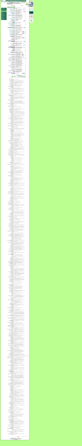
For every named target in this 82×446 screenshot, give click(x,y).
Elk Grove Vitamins (12, 166)
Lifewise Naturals (12, 190)
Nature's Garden (12, 372)
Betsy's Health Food (12, 198)
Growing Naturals (12, 390)
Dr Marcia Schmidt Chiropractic (10, 315)
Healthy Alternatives (12, 81)
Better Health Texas (12, 241)
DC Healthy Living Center (11, 412)
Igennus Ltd (12, 115)
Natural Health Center (11, 285)
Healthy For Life (12, 181)
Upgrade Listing (11, 0)
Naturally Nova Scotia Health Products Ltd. (11, 340)
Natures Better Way (12, 148)
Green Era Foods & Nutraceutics (12, 130)
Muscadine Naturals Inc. (11, 271)
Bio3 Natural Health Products (11, 276)
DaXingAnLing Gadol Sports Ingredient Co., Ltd (11, 262)
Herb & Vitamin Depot (11, 184)
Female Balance (12, 92)
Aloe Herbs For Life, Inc (11, 377)
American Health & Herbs (11, 284)
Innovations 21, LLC (12, 143)
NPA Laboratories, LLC (11, 369)
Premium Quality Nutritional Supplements (11, 254)
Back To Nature (12, 167)
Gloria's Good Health (11, 176)
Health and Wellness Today (11, 343)
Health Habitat (12, 131)
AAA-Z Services (12, 98)
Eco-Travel (2, 16)
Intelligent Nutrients (12, 432)
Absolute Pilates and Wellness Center (11, 416)
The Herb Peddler (12, 327)
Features (9, 0)
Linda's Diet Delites (12, 245)
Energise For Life (12, 402)
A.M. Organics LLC (12, 227)
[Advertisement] (3, 29)
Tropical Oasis (12, 114)
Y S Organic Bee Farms (11, 280)
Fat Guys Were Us (12, 119)
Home (6, 0)
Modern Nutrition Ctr (12, 171)
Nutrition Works (12, 270)
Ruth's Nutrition (12, 275)
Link (27, 2)
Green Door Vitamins (11, 385)
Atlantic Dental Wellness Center (10, 307)
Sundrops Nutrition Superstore (11, 202)
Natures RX (12, 127)
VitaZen (13, 429)
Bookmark (28, 3)
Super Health (12, 135)
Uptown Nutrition (12, 250)
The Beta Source (12, 266)
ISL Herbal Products (12, 361)
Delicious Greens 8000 (11, 334)
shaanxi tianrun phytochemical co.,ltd (11, 231)
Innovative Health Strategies (11, 251)
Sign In (23, 0)
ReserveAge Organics (11, 290)
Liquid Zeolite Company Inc (11, 154)
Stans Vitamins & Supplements (10, 240)
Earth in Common (12, 258)
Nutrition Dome (12, 163)
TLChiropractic (12, 298)
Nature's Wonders (12, 257)
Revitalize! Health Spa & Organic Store (11, 320)
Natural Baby (2, 10)
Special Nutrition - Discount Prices (11, 106)
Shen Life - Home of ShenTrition (12, 324)
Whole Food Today (12, 236)
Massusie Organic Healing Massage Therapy (11, 371)
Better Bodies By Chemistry (11, 140)
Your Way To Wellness (11, 228)
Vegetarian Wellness (12, 279)
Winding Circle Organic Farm (11, 235)
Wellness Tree (12, 120)
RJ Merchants (12, 308)
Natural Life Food (12, 218)
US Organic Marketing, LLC (11, 384)
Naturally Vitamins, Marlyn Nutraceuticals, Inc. (11, 95)
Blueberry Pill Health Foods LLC (11, 88)
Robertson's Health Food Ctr (11, 175)
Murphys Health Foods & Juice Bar (10, 164)
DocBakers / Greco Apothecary (10, 356)
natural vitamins (12, 351)
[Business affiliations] (24, 11)
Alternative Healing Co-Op (11, 312)
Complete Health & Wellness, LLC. (11, 425)
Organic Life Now (12, 339)
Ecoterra (13, 294)
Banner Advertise (16, 0)
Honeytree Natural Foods (11, 185)
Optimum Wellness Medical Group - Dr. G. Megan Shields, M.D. (11, 326)
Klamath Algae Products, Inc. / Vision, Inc (11, 125)
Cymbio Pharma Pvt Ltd (11, 395)
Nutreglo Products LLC (11, 330)
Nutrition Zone (12, 124)
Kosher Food (2, 13)
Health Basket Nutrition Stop (11, 99)
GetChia (13, 274)
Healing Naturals (12, 289)
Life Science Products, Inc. (11, 295)
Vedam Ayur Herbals (12, 422)
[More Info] (25, 8)
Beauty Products (2, 9)
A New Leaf (12, 159)
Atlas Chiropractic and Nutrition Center (10, 322)
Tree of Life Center (12, 222)
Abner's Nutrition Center (11, 109)
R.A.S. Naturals (12, 394)
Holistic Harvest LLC (12, 389)
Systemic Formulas (12, 136)
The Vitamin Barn (12, 360)
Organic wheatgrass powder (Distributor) (11, 172)
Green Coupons (13, 0)
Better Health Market (11, 194)
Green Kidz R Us (12, 399)
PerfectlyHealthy (12, 413)
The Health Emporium (11, 110)
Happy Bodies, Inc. (12, 408)
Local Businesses (3, 19)
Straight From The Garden (11, 153)
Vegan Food (2, 12)
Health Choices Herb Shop (11, 376)
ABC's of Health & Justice (11, 128)
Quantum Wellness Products (11, 335)
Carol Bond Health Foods (11, 208)
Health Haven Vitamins (11, 80)
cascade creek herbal (11, 355)
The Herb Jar (12, 301)
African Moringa (12, 368)
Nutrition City (12, 158)
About (20, 0)
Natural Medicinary (12, 197)
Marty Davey (12, 423)
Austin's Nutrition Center (11, 223)
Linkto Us (18, 0)
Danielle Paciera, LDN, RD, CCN (11, 418)
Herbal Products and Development (12, 304)
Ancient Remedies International (10, 428)
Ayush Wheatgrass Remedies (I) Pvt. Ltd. (11, 299)
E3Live (13, 316)
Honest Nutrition (12, 246)
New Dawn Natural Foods (11, 265)
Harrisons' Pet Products (11, 407)
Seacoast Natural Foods (11, 213)
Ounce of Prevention (12, 217)
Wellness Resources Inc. (11, 149)
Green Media (2, 17)
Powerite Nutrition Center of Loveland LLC (11, 86)
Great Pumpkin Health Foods (11, 204)
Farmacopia (12, 212)
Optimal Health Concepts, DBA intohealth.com (10, 103)
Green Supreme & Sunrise (11, 203)
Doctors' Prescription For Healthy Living (11, 426)
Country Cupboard (12, 85)
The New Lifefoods (12, 342)
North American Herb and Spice (10, 350)
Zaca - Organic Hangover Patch (11, 380)
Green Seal (25, 0)
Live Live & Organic (12, 346)
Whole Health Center (11, 403)
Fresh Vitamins (12, 144)
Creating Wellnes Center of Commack (11, 365)
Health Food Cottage (11, 207)
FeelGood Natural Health (11, 419)
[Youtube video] (23, 31)
